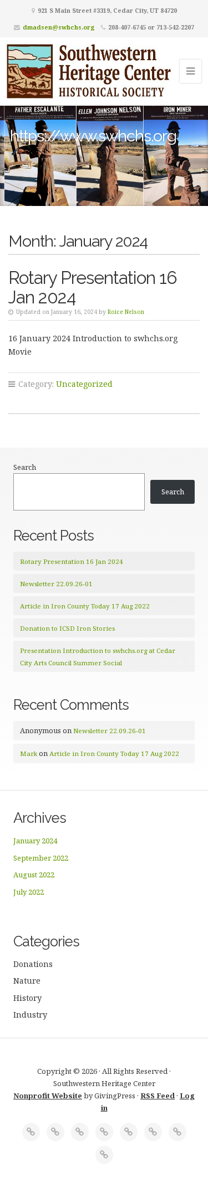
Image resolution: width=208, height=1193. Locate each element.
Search (24, 467)
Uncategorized (84, 384)
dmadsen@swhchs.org (59, 27)
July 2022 (28, 892)
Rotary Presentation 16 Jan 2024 (92, 287)
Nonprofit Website (47, 1096)
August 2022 (33, 875)
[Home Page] (31, 1132)
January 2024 (35, 841)
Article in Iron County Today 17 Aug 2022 (85, 606)
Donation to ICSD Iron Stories (67, 628)
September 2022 (40, 858)
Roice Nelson (126, 312)
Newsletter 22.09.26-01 (56, 584)
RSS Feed (157, 1096)
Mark (28, 753)
